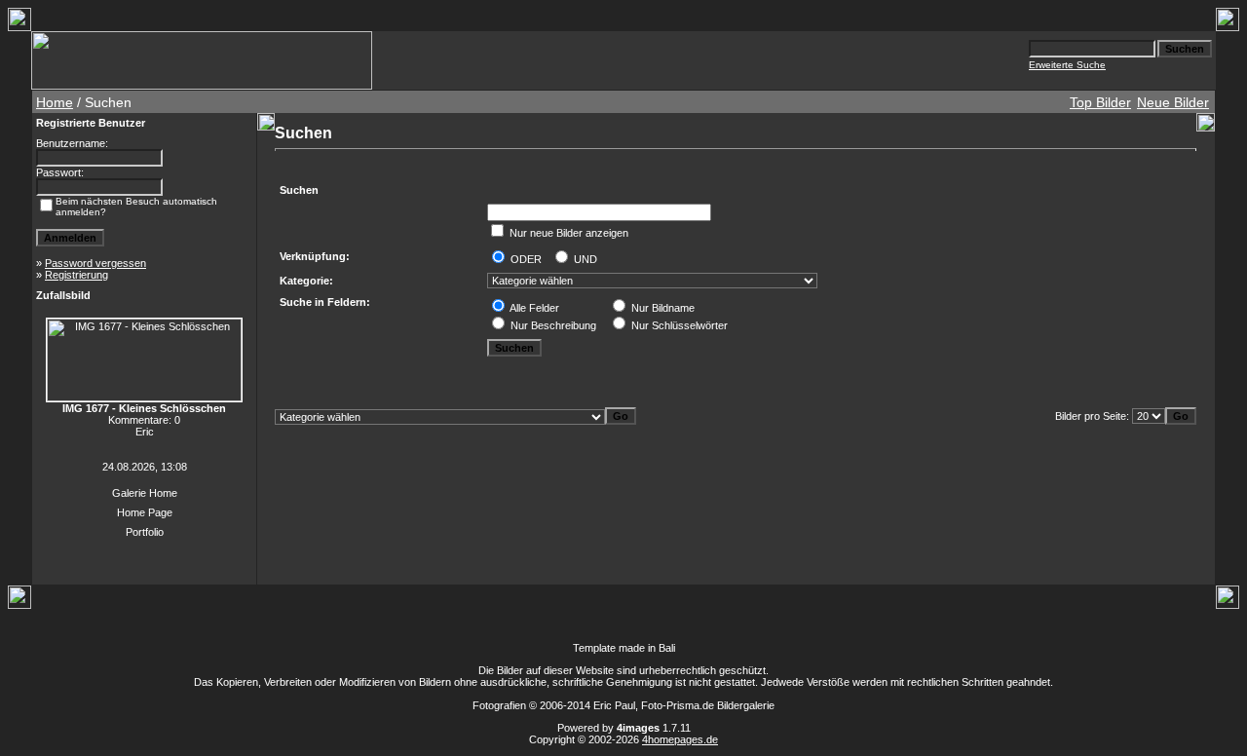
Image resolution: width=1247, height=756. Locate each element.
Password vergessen (95, 263)
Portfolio (145, 532)
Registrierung (76, 275)
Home (54, 102)
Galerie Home (144, 493)
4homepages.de (680, 739)
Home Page (144, 512)
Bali (667, 648)
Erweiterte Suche (1067, 64)
